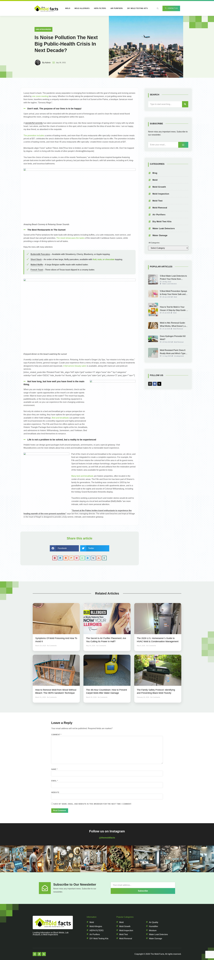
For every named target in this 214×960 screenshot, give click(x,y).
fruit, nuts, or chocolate (103, 259)
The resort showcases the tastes (70, 238)
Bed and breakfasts (60, 418)
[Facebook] (155, 384)
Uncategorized (43, 29)
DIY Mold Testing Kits (137, 8)
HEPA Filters (100, 8)
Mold (67, 8)
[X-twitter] (159, 384)
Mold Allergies (82, 8)
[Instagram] (150, 384)
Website (55, 792)
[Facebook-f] (39, 954)
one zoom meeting (40, 96)
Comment (56, 735)
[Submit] (183, 145)
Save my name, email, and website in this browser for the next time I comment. (92, 804)
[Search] (185, 104)
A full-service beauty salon (74, 366)
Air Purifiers (116, 8)
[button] (157, 8)
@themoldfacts (107, 837)
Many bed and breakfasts (82, 476)
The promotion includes (34, 135)
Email (54, 781)
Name (54, 769)
